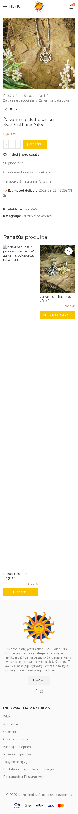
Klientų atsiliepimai (17, 747)
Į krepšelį (34, 144)
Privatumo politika (17, 754)
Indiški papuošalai (32, 96)
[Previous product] (5, 110)
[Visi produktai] (11, 110)
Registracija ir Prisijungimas (23, 777)
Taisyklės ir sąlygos (17, 762)
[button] (20, 592)
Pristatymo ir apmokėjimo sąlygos (29, 769)
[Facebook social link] (36, 691)
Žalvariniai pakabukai (54, 100)
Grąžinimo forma (15, 739)
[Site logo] (39, 6)
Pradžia (8, 96)
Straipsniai (10, 732)
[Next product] (16, 110)
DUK (6, 717)
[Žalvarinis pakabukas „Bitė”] (57, 269)
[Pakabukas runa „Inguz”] (20, 407)
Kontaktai (10, 724)
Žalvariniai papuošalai (18, 100)
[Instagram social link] (41, 691)
